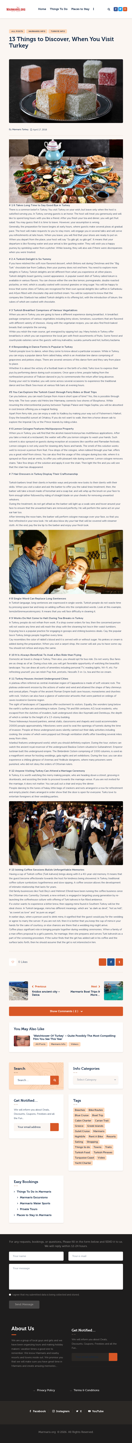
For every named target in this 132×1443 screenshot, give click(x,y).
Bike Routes (96, 1110)
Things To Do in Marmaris (34, 1191)
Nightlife (80, 1136)
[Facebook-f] (116, 9)
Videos (74, 1044)
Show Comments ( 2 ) (64, 1011)
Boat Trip (97, 1115)
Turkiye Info (58, 31)
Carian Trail (102, 1120)
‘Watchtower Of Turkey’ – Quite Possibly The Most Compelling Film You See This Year (74, 1037)
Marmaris (98, 1131)
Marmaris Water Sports (35, 1203)
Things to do (82, 1147)
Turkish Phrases (103, 1152)
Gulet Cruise (82, 1131)
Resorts (111, 1136)
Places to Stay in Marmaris (34, 1215)
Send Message (24, 1304)
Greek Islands (95, 1126)
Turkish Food (82, 1152)
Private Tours (28, 1209)
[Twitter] (120, 9)
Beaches (80, 1110)
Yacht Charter (83, 1163)
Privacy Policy (46, 1390)
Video (101, 1158)
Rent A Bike (96, 1136)
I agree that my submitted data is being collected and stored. (45, 1294)
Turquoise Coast (84, 1158)
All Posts (17, 31)
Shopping (92, 1142)
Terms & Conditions (86, 1390)
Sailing (79, 1142)
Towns (97, 1147)
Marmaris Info (37, 31)
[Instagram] (125, 9)
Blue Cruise (82, 1115)
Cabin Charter (83, 1120)
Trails (108, 1147)
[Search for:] (36, 1080)
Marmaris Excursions (34, 1197)
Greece (79, 1126)
